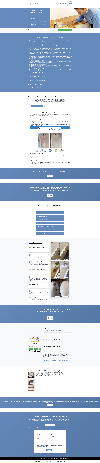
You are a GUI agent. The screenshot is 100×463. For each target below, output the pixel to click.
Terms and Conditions (59, 461)
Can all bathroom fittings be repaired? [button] (43, 233)
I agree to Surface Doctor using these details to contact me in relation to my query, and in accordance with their (50, 446)
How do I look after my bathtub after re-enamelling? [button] (45, 226)
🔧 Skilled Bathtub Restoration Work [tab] (37, 106)
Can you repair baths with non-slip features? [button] (44, 229)
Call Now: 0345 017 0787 (50, 424)
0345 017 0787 (66, 3)
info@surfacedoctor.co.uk (51, 461)
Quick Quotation (65, 30)
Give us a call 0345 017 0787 (50, 195)
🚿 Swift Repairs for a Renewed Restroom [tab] (55, 107)
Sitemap (65, 461)
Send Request (49, 450)
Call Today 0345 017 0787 (50, 318)
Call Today (50, 30)
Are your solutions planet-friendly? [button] (42, 219)
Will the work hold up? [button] (40, 212)
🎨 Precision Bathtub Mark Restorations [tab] (50, 106)
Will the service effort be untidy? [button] (42, 216)
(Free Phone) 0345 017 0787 (38, 461)
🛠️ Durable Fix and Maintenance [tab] (43, 107)
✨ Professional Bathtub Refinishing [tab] (62, 106)
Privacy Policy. (45, 446)
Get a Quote (50, 175)
